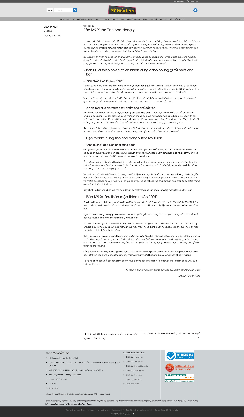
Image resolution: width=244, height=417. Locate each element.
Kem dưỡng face (102, 19)
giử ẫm (65, 401)
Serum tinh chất (165, 19)
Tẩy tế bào (179, 19)
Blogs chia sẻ (53, 388)
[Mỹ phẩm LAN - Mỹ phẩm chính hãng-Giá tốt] (122, 9)
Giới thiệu (52, 383)
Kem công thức (118, 19)
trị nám (72, 401)
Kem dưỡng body (84, 19)
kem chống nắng (179, 401)
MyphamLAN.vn (117, 413)
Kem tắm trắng (133, 19)
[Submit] (75, 10)
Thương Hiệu (50, 35)
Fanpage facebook (73, 374)
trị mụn (47, 401)
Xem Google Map (56, 374)
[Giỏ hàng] (195, 10)
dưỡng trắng (56, 401)
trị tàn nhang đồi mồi (84, 401)
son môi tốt (155, 401)
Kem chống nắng (67, 19)
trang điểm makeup (56, 404)
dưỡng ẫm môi (166, 401)
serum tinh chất (131, 401)
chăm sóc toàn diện (73, 404)
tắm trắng (97, 401)
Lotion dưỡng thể (150, 19)
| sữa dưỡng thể (144, 401)
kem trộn (85, 404)
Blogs (46, 30)
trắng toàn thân (108, 401)
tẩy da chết (120, 401)
